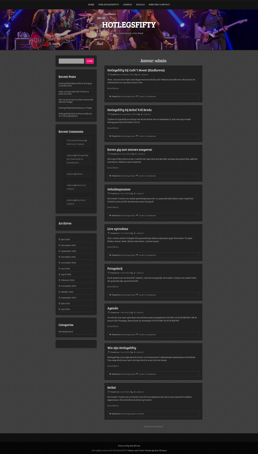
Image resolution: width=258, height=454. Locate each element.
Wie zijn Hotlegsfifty (121, 348)
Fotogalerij (114, 268)
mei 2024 (65, 268)
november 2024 (68, 262)
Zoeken (90, 61)
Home (91, 4)
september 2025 (68, 251)
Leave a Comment (147, 96)
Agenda (127, 4)
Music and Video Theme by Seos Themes (147, 450)
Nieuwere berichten (153, 426)
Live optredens (117, 229)
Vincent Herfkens (75, 140)
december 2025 (68, 245)
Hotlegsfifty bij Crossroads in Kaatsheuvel (77, 159)
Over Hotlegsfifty (108, 4)
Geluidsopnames (118, 189)
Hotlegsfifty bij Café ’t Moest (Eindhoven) (136, 70)
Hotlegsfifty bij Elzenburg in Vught (75, 107)
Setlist (111, 387)
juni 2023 (65, 303)
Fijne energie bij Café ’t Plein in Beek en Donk (74, 92)
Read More (113, 88)
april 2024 (66, 274)
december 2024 (68, 256)
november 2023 (68, 286)
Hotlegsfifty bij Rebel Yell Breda (129, 110)
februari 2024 (67, 280)
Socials (140, 4)
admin (144, 74)
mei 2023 (65, 309)
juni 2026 (65, 239)
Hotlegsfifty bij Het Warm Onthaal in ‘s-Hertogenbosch (75, 114)
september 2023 (68, 297)
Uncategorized (128, 96)
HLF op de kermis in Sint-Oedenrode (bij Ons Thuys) (76, 100)
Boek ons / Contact (159, 4)
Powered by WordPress (129, 445)
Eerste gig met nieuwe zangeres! (129, 149)
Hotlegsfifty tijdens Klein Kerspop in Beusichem (75, 84)
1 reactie (140, 413)
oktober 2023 (67, 291)
